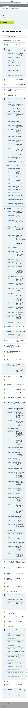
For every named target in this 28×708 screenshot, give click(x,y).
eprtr (7, 340)
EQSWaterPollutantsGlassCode (13, 497)
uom (7, 681)
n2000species (13, 148)
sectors (11, 607)
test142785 (12, 656)
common (8, 208)
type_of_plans (13, 75)
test (7, 629)
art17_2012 (9, 89)
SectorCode (12, 530)
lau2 (7, 586)
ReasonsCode (13, 524)
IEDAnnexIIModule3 (11, 402)
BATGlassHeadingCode (13, 452)
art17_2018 (9, 94)
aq (7, 44)
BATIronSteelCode (13, 458)
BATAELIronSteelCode (13, 439)
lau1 (7, 583)
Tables (3, 15)
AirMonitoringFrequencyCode (13, 408)
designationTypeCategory (13, 179)
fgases (8, 364)
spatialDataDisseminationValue (13, 199)
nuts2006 (12, 283)
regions (11, 195)
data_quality (12, 57)
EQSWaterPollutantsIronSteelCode (13, 504)
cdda (7, 165)
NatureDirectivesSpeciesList (13, 154)
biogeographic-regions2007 (13, 105)
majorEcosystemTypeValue (13, 192)
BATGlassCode (13, 447)
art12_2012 (9, 49)
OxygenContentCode (13, 516)
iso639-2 (12, 251)
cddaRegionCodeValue (13, 168)
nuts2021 (12, 302)
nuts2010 (12, 288)
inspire (8, 573)
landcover (9, 578)
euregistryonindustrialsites (11, 351)
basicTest (12, 633)
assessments (13, 211)
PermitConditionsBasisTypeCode (13, 520)
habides (8, 384)
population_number (13, 62)
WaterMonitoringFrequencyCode (13, 542)
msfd (7, 612)
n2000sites (12, 140)
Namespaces (4, 27)
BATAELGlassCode (13, 431)
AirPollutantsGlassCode (13, 412)
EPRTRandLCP (10, 345)
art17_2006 (9, 84)
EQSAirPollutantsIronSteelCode (13, 488)
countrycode (12, 53)
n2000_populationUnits (13, 125)
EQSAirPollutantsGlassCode (13, 481)
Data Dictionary (11, 8)
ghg (7, 379)
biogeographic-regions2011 (13, 108)
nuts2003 (12, 278)
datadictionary (10, 326)
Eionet (7, 8)
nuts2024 (12, 307)
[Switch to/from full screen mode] (20, 3)
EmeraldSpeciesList (13, 114)
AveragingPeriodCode (13, 428)
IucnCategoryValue (13, 189)
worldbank (9, 689)
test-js (11, 654)
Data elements (4, 17)
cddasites (12, 171)
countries (12, 220)
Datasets (3, 13)
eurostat (8, 356)
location (12, 60)
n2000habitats (13, 136)
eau (11, 641)
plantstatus (12, 602)
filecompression (13, 247)
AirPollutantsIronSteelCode (13, 420)
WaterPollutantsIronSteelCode (13, 553)
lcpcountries (12, 599)
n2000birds (12, 129)
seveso (8, 625)
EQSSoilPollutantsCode (13, 493)
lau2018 (8, 590)
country (11, 694)
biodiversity (9, 98)
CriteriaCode (12, 472)
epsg (11, 242)
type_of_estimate (13, 72)
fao (7, 359)
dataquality (12, 111)
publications (9, 621)
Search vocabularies (7, 40)
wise (7, 684)
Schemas (4, 20)
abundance (12, 102)
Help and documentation (6, 10)
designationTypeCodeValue (13, 183)
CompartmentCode (13, 468)
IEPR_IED (8, 567)
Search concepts (17, 40)
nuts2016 (12, 298)
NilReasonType (13, 276)
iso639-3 (12, 259)
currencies (12, 228)
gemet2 (8, 376)
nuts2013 (12, 293)
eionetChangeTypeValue (13, 186)
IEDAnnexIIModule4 (11, 561)
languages (12, 266)
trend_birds (12, 70)
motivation (12, 121)
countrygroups (13, 226)
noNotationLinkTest (13, 651)
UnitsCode (12, 537)
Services (3, 24)
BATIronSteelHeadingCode (13, 462)
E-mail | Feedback (5, 703)
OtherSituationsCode (13, 509)
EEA (7, 1)
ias (7, 389)
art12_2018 (9, 79)
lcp (7, 594)
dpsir (11, 233)
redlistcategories (13, 157)
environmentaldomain (13, 235)
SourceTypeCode (13, 533)
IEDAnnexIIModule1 (11, 397)
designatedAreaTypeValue (13, 175)
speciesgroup (13, 161)
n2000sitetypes (13, 143)
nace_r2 (11, 269)
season (11, 67)
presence (12, 65)
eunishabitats (13, 117)
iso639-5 (12, 262)
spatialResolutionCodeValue (13, 203)
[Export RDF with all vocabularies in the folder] (24, 50)
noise (7, 616)
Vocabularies (4, 22)
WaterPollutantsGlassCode (13, 546)
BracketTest (12, 635)
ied (7, 392)
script (11, 316)
